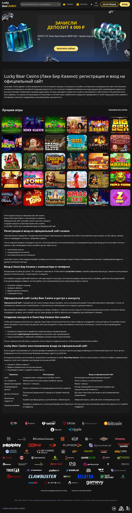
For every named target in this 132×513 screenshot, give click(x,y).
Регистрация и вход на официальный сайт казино (24, 215)
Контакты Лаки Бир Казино (81, 491)
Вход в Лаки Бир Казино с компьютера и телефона (24, 218)
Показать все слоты (117, 110)
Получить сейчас (66, 48)
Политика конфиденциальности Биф (54, 491)
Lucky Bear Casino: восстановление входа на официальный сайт (30, 226)
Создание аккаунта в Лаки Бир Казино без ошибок (24, 223)
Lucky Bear (9, 4)
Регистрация (109, 4)
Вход (124, 4)
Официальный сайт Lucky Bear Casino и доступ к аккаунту (27, 221)
